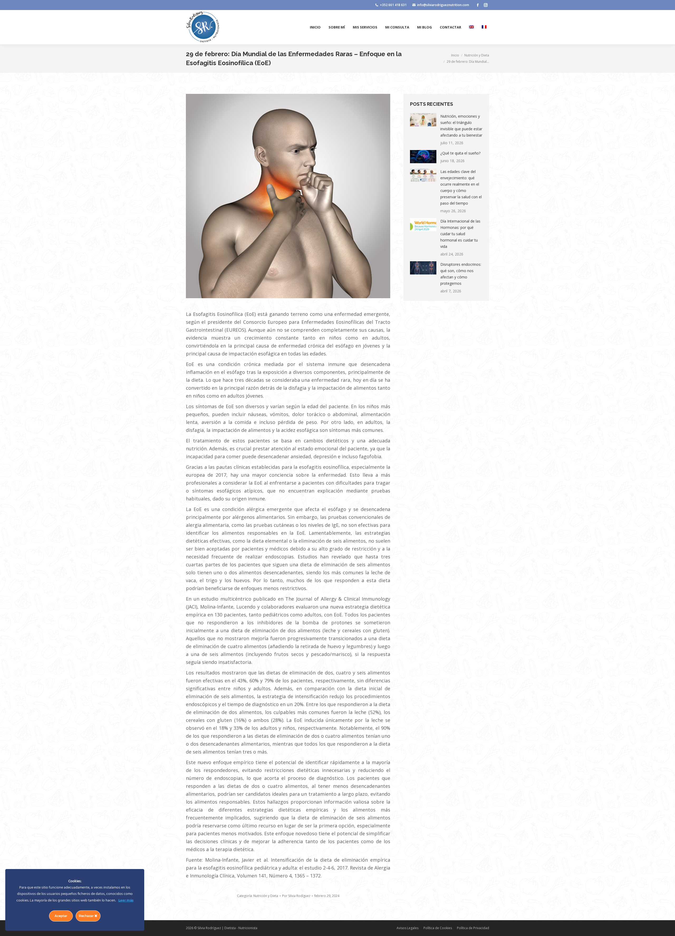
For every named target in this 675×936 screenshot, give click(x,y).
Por (296, 896)
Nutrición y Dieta (265, 896)
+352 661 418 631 (393, 5)
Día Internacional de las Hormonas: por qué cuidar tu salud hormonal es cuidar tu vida (460, 234)
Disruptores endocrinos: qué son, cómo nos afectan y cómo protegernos (460, 274)
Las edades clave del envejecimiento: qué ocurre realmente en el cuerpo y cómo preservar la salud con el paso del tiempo (461, 187)
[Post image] (423, 119)
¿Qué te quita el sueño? (460, 153)
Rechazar (86, 916)
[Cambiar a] (471, 27)
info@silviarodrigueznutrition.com (443, 5)
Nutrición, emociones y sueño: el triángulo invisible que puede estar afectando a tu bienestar (461, 126)
